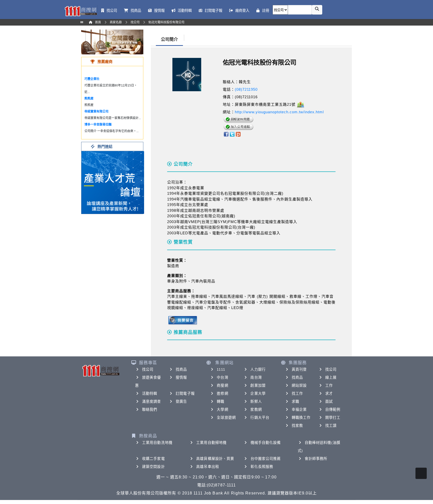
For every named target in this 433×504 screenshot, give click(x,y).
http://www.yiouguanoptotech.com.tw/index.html (279, 112)
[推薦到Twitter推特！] (232, 134)
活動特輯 (149, 393)
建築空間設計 (153, 467)
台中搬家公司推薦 (266, 459)
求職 (295, 401)
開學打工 (332, 418)
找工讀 (331, 426)
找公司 (147, 369)
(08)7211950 (246, 89)
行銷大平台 (259, 418)
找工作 (297, 393)
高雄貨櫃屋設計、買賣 (215, 459)
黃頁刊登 (299, 369)
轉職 (220, 401)
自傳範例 (332, 410)
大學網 (222, 410)
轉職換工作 (301, 418)
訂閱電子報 (185, 393)
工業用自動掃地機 (211, 443)
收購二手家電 (153, 459)
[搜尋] (317, 10)
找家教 (297, 426)
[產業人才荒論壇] (112, 182)
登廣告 (181, 401)
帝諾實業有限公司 (96, 111)
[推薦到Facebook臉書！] (226, 134)
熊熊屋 (88, 98)
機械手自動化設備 (266, 443)
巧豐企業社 (91, 79)
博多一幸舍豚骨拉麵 (98, 124)
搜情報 (181, 377)
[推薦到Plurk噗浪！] (238, 134)
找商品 (181, 369)
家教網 (256, 410)
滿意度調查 (151, 401)
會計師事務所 (316, 459)
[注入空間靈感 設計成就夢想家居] (112, 42)
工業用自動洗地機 (157, 443)
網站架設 (299, 385)
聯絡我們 (149, 410)
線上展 (331, 377)
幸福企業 (299, 410)
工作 (329, 385)
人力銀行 (257, 369)
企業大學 (257, 393)
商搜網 (222, 385)
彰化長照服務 (262, 467)
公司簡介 (169, 39)
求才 (329, 393)
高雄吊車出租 (207, 467)
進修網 (222, 393)
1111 (221, 369)
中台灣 (222, 377)
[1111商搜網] (80, 10)
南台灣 (256, 377)
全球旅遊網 (226, 418)
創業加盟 (257, 385)
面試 (329, 401)
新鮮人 (256, 401)
